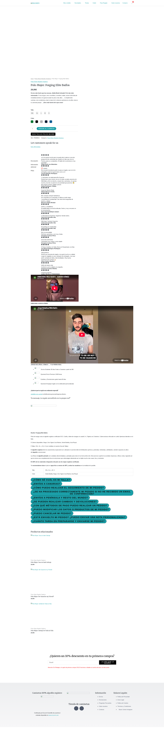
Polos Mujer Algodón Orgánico (43, 78)
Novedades (78, 3)
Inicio (32, 78)
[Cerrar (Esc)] (13, 729)
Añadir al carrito (46, 128)
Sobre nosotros (115, 3)
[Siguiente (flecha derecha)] (5, 731)
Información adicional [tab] (34, 166)
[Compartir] (9, 729)
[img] (59, 155)
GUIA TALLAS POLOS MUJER (43, 134)
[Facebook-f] (82, 708)
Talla (32, 110)
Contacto (125, 3)
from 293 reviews (35, 146)
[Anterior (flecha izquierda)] (1, 731)
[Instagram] (76, 708)
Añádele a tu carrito (36, 394)
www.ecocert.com (54, 715)
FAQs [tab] (32, 170)
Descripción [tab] (34, 161)
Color (32, 118)
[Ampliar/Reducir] (1, 729)
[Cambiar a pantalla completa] (5, 729)
